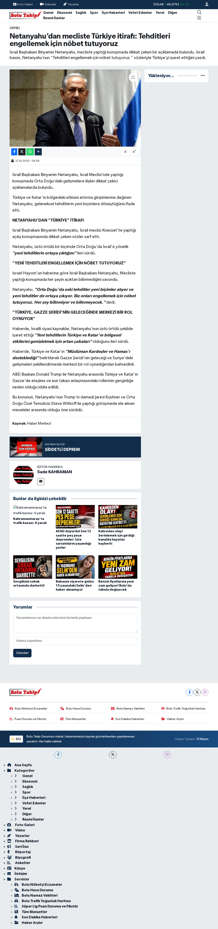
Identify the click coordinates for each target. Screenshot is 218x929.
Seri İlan (21, 846)
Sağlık (81, 12)
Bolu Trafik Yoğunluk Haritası (185, 708)
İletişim (20, 874)
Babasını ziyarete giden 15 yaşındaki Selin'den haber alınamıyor (75, 585)
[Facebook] (189, 692)
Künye (19, 868)
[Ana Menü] (199, 18)
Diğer (172, 12)
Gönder (22, 653)
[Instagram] (204, 692)
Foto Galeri (25, 4)
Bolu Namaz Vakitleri (131, 708)
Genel (48, 12)
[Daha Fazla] (38, 151)
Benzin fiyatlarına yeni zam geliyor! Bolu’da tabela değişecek (116, 585)
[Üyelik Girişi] (205, 4)
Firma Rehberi (26, 841)
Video (19, 830)
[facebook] (58, 755)
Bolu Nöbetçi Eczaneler (31, 708)
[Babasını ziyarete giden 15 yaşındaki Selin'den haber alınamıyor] (75, 567)
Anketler (22, 863)
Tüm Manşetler (75, 719)
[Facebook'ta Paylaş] (14, 151)
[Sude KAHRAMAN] (23, 475)
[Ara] (199, 13)
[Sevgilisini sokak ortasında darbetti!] (32, 567)
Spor (94, 12)
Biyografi (22, 857)
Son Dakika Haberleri (129, 719)
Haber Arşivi (175, 719)
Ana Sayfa (23, 765)
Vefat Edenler (140, 12)
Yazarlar (73, 4)
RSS (18, 739)
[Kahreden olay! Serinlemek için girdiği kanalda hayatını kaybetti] (117, 516)
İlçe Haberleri (113, 12)
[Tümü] (203, 76)
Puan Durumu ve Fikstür (30, 719)
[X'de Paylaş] (22, 151)
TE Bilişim (202, 739)
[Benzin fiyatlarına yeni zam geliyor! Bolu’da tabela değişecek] (117, 567)
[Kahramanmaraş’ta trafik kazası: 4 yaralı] (32, 510)
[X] (197, 692)
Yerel (160, 12)
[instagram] (167, 755)
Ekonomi (64, 12)
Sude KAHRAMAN (54, 472)
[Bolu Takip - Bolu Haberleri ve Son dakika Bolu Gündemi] (26, 15)
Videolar (50, 4)
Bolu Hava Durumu (78, 708)
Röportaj (22, 852)
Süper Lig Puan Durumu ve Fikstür (50, 906)
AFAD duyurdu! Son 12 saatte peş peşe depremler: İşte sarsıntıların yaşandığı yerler (73, 539)
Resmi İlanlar (54, 18)
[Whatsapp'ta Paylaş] (30, 151)
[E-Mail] (40, 481)
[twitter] (112, 755)
